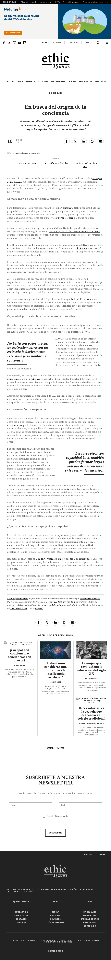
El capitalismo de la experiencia (36, 2)
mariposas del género (23, 379)
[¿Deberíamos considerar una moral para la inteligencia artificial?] (55, 650)
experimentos (14, 425)
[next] (106, 2)
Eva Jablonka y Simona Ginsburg (64, 208)
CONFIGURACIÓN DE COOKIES (58, 942)
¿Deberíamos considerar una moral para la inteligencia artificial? (55, 670)
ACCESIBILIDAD (47, 940)
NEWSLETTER (89, 915)
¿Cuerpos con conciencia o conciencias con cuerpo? (19, 655)
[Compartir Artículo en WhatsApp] (92, 141)
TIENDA (87, 43)
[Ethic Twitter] (9, 42)
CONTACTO (21, 919)
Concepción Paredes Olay (55, 163)
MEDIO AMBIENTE (26, 82)
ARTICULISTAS (21, 915)
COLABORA (55, 919)
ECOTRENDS (14, 891)
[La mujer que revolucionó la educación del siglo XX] (91, 650)
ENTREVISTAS (85, 82)
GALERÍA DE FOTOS (90, 919)
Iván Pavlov (81, 248)
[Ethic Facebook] (4, 42)
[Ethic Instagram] (14, 42)
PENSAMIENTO (58, 82)
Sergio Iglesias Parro (26, 163)
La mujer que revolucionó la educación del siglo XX (91, 668)
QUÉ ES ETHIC (21, 912)
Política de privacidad (61, 816)
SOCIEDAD (43, 82)
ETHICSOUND (72, 43)
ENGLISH (43, 43)
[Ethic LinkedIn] (24, 42)
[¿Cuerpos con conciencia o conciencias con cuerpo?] (19, 643)
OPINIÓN (72, 82)
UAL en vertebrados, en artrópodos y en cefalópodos (64, 559)
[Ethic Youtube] (19, 42)
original (39, 608)
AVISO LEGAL (67, 940)
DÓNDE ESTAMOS (55, 922)
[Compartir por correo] (101, 141)
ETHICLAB (57, 43)
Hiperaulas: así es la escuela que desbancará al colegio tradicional (91, 713)
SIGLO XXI (10, 82)
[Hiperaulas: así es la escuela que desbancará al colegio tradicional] (91, 701)
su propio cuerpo (65, 218)
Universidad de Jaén (51, 605)
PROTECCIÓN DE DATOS (23, 940)
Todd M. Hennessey (81, 299)
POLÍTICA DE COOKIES (88, 940)
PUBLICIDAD (55, 915)
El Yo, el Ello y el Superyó (66, 2)
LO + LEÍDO (100, 82)
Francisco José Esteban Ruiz (61, 602)
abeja (66, 489)
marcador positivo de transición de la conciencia (74, 231)
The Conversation (18, 608)
